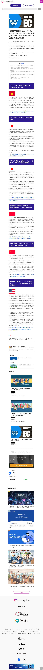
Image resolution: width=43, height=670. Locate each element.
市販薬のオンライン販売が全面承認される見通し (19, 67)
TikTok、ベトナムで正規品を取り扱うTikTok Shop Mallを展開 (22, 65)
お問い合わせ (15, 5)
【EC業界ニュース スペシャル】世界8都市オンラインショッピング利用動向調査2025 (21, 414)
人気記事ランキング (15, 631)
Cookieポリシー (30, 633)
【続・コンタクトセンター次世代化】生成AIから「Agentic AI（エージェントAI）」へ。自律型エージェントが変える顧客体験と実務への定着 (22, 586)
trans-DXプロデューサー (6, 631)
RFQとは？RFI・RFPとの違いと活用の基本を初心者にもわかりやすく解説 (22, 546)
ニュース (32, 41)
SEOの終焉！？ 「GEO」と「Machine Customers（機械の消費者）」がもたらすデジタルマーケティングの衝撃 (22, 507)
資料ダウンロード (24, 631)
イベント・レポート (18, 629)
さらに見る (21, 592)
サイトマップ (38, 633)
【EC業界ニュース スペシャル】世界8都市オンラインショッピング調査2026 (21, 389)
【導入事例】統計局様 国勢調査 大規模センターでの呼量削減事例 (21, 526)
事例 (34, 629)
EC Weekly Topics (14, 42)
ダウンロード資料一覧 (28, 5)
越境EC (23, 421)
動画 (38, 629)
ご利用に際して (11, 633)
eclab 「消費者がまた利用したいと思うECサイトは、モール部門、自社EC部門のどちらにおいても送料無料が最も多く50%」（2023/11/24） (21, 199)
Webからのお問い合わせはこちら (21, 465)
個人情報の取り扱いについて (21, 633)
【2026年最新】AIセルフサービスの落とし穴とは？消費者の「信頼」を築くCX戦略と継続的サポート (22, 566)
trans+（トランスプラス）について (35, 631)
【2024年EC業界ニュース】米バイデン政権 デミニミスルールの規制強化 (21, 440)
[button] (41, 1)
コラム (30, 629)
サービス (11, 629)
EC (10, 42)
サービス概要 (5, 629)
